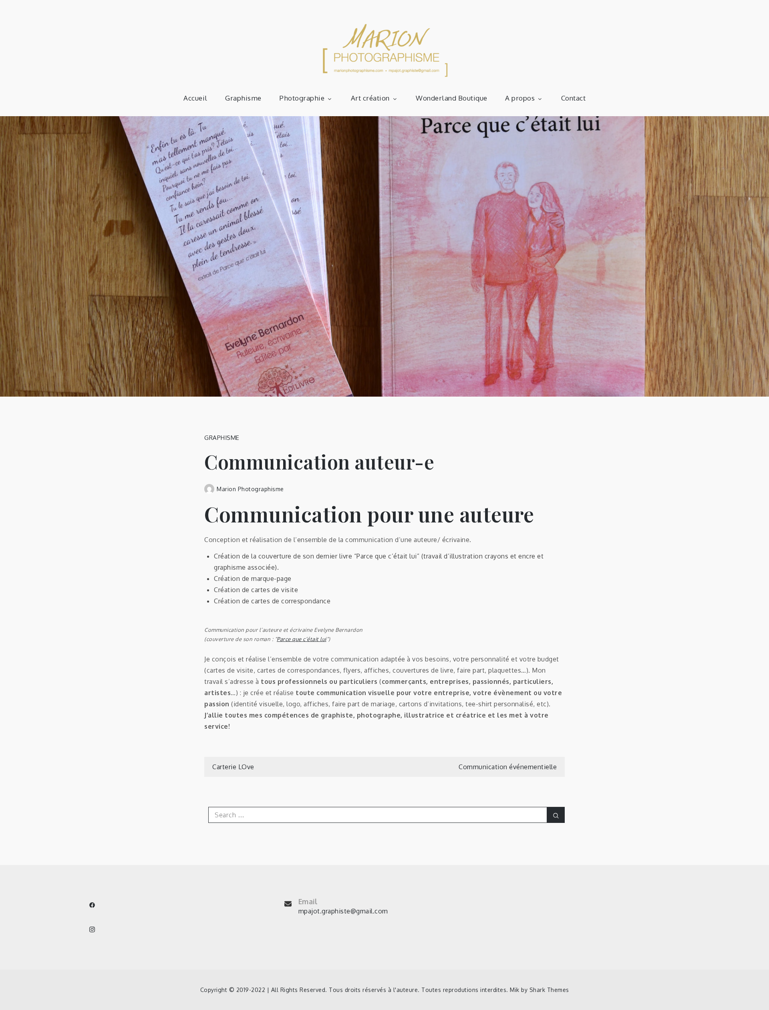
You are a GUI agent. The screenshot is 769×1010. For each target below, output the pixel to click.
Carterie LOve (233, 767)
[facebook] (92, 905)
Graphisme (243, 98)
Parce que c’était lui (301, 639)
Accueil (195, 98)
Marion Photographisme (250, 489)
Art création (370, 98)
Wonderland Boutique (451, 98)
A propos (520, 98)
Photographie (301, 98)
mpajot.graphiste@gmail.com (343, 911)
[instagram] (92, 929)
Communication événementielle (508, 767)
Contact (573, 98)
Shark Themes (549, 989)
